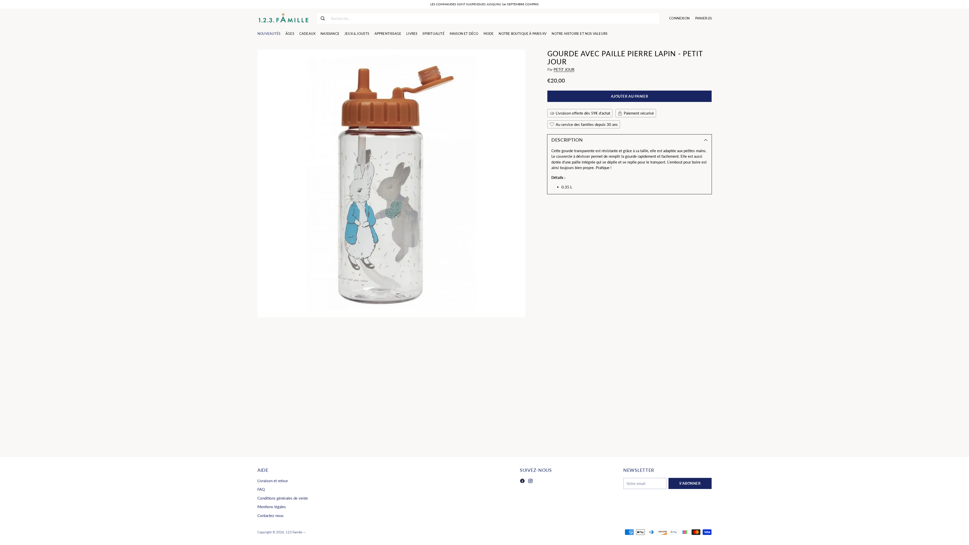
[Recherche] (322, 18)
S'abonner (690, 483)
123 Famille (294, 532)
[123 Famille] (283, 18)
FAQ (261, 489)
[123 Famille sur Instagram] (530, 481)
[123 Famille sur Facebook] (522, 481)
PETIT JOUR (564, 69)
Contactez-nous (270, 515)
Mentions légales (271, 506)
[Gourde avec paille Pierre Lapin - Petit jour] (391, 183)
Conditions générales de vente (282, 498)
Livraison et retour (272, 480)
